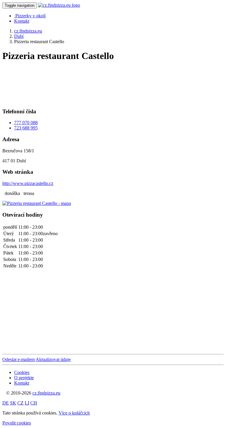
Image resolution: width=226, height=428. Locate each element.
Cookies (21, 372)
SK (13, 402)
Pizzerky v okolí (30, 15)
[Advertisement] (49, 82)
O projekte (24, 377)
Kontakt (21, 20)
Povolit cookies (16, 422)
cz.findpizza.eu (46, 392)
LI (27, 402)
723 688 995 (26, 127)
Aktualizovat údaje (53, 359)
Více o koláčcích (74, 412)
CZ (20, 402)
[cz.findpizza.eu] (59, 5)
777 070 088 (26, 122)
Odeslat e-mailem (18, 359)
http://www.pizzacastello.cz (27, 183)
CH (33, 402)
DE (5, 402)
